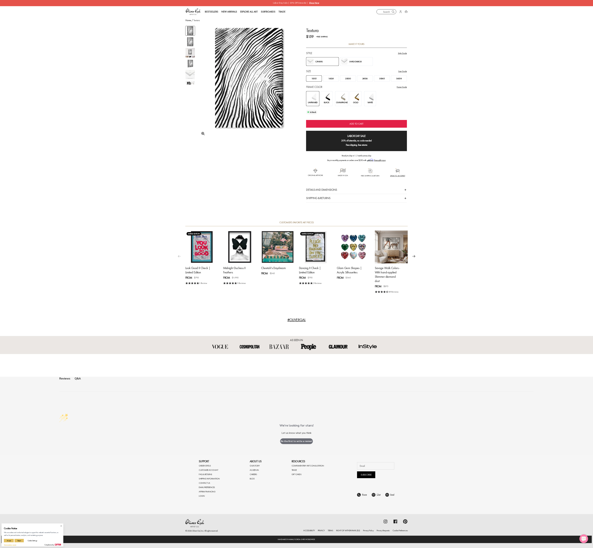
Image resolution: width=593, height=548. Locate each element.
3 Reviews (241, 283)
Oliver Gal (196, 530)
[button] (413, 256)
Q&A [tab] (78, 378)
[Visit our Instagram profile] (385, 521)
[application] (584, 539)
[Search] (393, 11)
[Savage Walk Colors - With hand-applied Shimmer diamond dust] (391, 247)
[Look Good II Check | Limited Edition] (201, 247)
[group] (249, 86)
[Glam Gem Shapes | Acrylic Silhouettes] (353, 247)
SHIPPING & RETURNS (318, 198)
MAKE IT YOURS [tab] (356, 44)
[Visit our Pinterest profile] (405, 521)
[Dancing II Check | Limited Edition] (315, 247)
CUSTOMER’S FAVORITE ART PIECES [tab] (296, 222)
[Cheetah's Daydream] (277, 247)
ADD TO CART (356, 123)
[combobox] (386, 11)
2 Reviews (317, 283)
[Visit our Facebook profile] (395, 521)
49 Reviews (393, 292)
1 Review (203, 283)
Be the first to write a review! (296, 441)
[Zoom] (202, 134)
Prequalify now (380, 160)
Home (188, 20)
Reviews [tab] (64, 378)
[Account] (400, 11)
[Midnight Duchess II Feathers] (239, 247)
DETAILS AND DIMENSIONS (321, 190)
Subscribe (366, 474)
